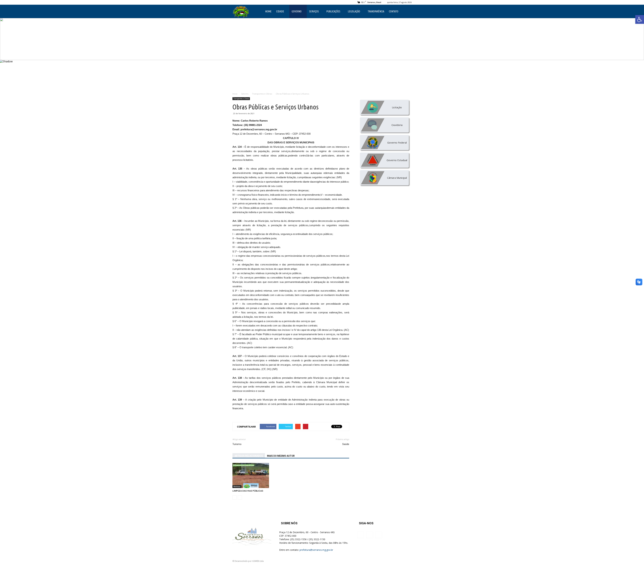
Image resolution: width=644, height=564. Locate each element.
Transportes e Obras (241, 98)
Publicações (333, 11)
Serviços (314, 11)
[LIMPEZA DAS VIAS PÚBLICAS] (250, 475)
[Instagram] (240, 2)
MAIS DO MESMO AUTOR (281, 456)
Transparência (376, 11)
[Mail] (246, 2)
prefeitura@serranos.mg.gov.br (316, 549)
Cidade (280, 11)
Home (268, 11)
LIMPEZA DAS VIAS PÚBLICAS (247, 491)
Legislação (354, 11)
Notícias (236, 486)
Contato (393, 11)
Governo (297, 11)
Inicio (234, 93)
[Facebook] (234, 2)
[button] (639, 19)
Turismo (236, 444)
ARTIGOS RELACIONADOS (248, 456)
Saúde (345, 444)
